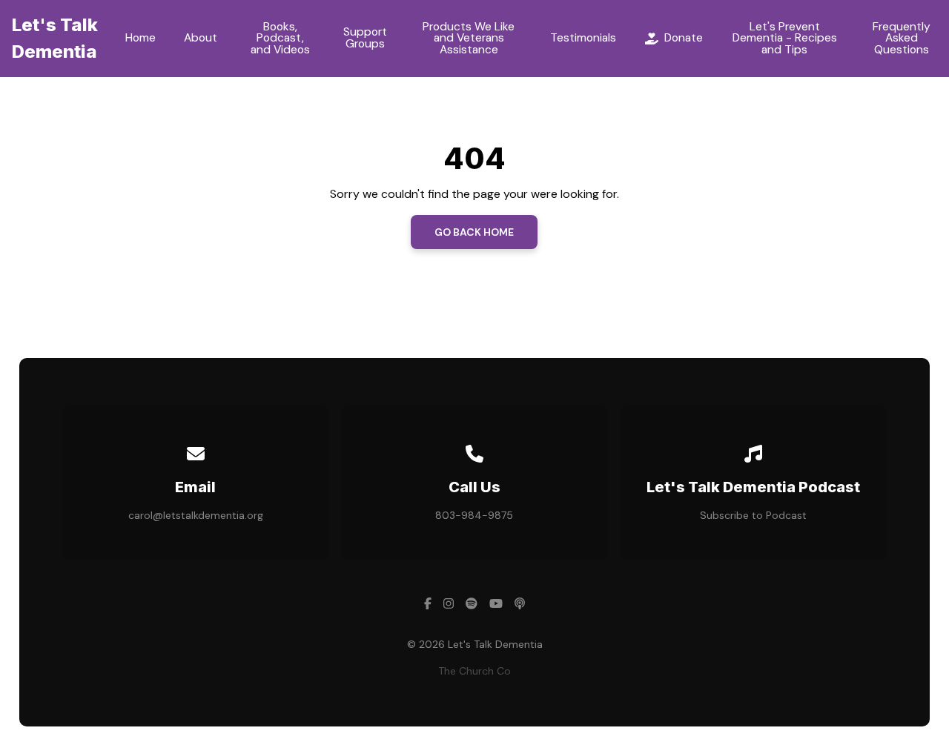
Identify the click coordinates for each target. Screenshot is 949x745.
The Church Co (474, 671)
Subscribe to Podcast (753, 515)
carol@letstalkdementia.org (195, 515)
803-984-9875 (474, 515)
